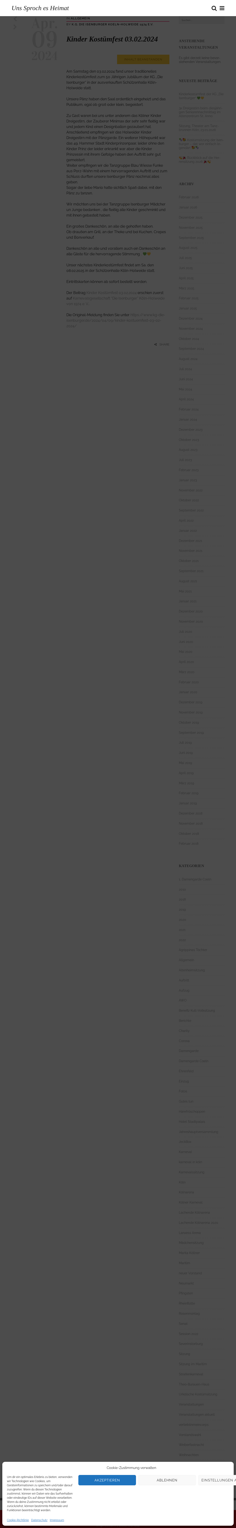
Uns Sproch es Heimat (40, 8)
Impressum (57, 1520)
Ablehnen (167, 1480)
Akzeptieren (107, 1480)
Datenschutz (39, 1520)
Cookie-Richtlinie (18, 1520)
